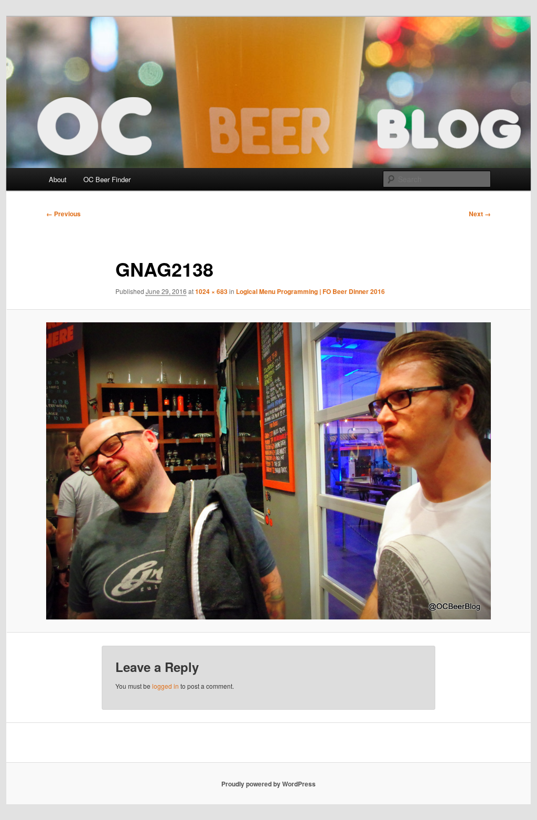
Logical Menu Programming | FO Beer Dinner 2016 (310, 291)
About (58, 179)
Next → (480, 213)
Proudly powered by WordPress (268, 784)
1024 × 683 (211, 291)
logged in (165, 685)
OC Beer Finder (107, 179)
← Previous (63, 213)
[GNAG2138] (268, 470)
